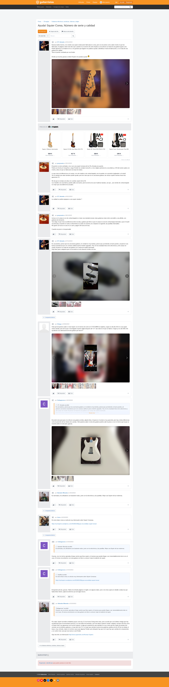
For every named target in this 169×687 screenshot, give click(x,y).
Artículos (81, 2)
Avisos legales (89, 674)
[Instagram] (38, 680)
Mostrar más (92, 413)
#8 (52, 493)
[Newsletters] (58, 680)
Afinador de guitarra (80, 674)
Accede (122, 2)
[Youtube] (41, 680)
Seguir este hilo (54, 31)
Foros (88, 2)
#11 (53, 570)
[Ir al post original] (56, 405)
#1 (52, 42)
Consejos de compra (58, 7)
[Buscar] (130, 7)
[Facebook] (48, 680)
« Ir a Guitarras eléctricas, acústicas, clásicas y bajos (51, 645)
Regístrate (129, 2)
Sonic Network (51, 674)
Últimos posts (40, 7)
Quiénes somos (70, 674)
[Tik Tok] (44, 680)
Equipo (95, 2)
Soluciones (48, 7)
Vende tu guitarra (61, 674)
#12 (53, 603)
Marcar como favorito (68, 31)
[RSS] (54, 680)
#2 (52, 163)
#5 (52, 241)
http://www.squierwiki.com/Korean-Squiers (81, 634)
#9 (52, 517)
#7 (52, 400)
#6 (52, 324)
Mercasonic (106, 2)
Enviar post (43, 31)
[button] (127, 83)
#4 (52, 215)
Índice (67, 7)
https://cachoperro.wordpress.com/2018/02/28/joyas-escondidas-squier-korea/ (74, 524)
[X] (51, 680)
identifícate (50, 663)
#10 (53, 541)
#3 (52, 196)
